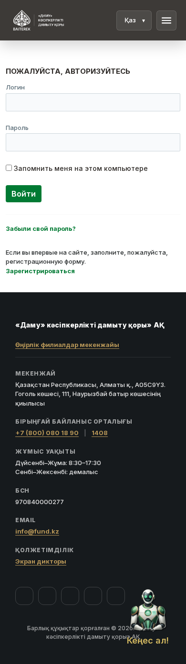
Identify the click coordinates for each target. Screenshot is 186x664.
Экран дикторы (40, 561)
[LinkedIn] (116, 596)
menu (166, 20)
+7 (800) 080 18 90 (47, 432)
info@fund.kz (37, 531)
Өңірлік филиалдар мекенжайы (67, 344)
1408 (100, 432)
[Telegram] (93, 596)
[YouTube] (70, 596)
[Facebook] (24, 596)
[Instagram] (47, 596)
